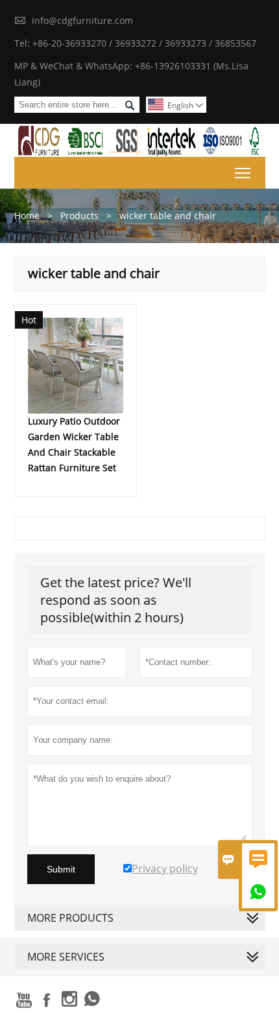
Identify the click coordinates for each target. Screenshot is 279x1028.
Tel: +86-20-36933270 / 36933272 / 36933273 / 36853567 (135, 43)
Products (79, 215)
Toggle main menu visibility (243, 172)
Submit (61, 869)
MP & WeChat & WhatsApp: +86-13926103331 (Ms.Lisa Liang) (131, 74)
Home (27, 215)
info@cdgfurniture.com (82, 20)
